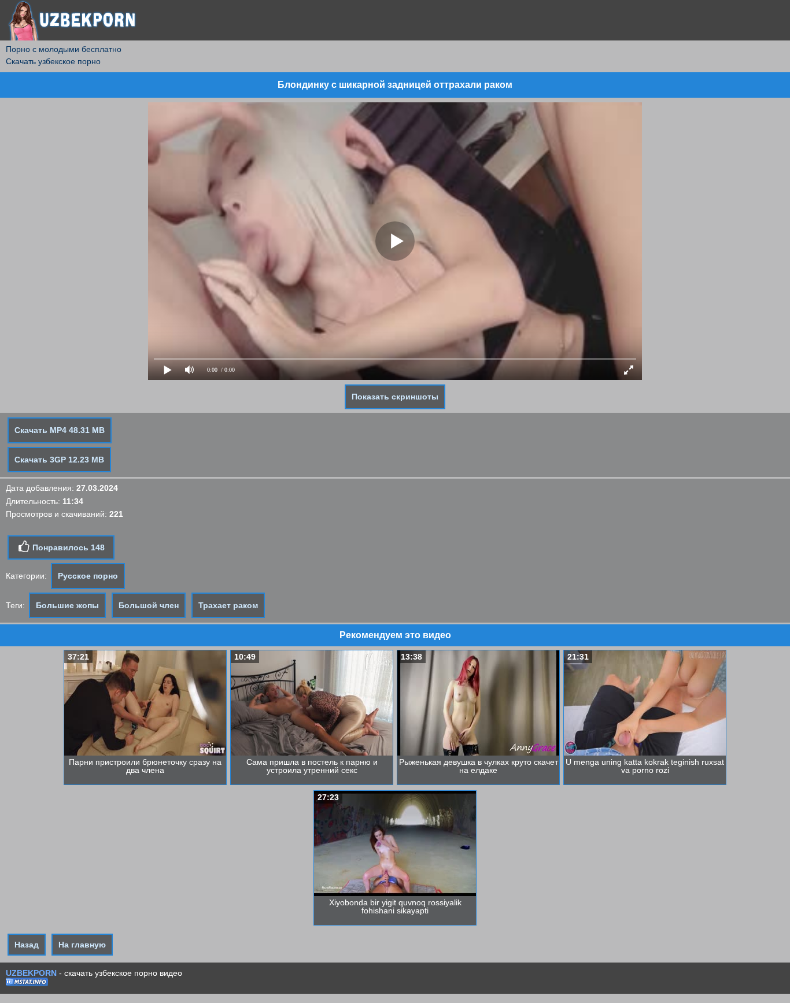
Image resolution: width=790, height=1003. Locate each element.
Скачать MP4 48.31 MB (59, 430)
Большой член (149, 605)
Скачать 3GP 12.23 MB (59, 459)
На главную (82, 944)
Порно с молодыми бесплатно (63, 49)
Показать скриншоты (395, 396)
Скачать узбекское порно (53, 61)
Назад (26, 944)
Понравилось (67, 547)
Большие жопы (67, 605)
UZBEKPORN (31, 973)
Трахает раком (228, 605)
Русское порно (88, 575)
